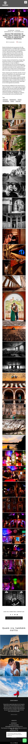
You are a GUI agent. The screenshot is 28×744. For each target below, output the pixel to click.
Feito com (14, 742)
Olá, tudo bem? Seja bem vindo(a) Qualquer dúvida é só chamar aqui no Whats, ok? (14, 734)
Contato (14, 737)
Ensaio (12, 101)
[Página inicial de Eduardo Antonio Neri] (5, 3)
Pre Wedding (5, 101)
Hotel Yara (5, 99)
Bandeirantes (13, 99)
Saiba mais (14, 714)
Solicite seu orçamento (14, 617)
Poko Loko (18, 101)
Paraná (19, 99)
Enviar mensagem (15, 724)
